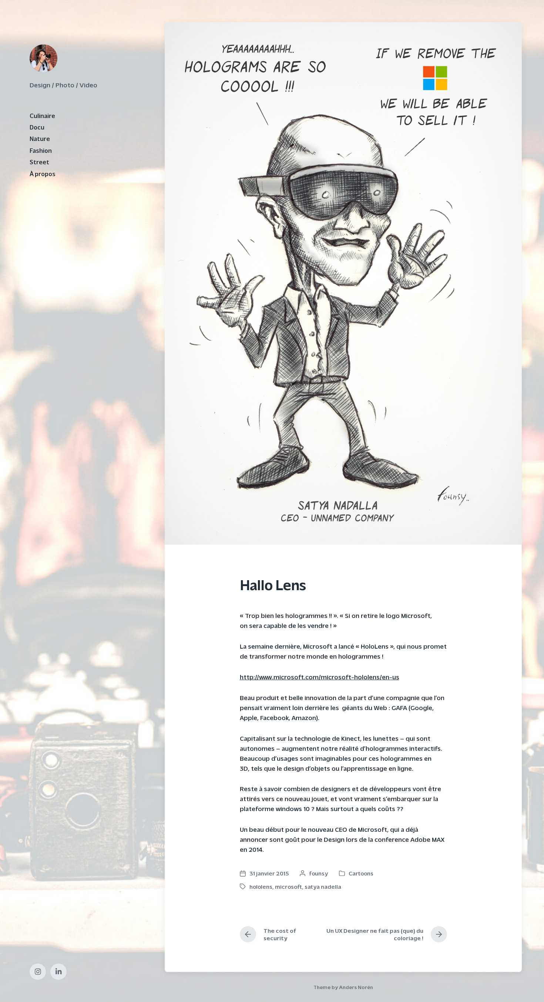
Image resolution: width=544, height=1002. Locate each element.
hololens (260, 886)
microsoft (288, 886)
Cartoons (361, 873)
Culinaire (42, 115)
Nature (40, 138)
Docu (37, 127)
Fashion (41, 150)
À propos (43, 173)
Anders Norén (356, 987)
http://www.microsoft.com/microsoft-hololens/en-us (319, 676)
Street (39, 161)
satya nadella (323, 886)
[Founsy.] (43, 58)
